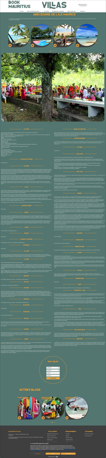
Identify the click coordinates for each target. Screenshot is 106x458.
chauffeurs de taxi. (69, 305)
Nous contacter (71, 11)
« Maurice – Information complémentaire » (16, 242)
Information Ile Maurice (58, 11)
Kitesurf (2, 144)
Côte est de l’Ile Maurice (13, 285)
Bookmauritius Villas (15, 431)
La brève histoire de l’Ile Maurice (38, 256)
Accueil (22, 11)
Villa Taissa (35, 27)
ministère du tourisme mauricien (26, 437)
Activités (46, 11)
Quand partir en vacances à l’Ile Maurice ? (62, 256)
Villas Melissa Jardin (83, 27)
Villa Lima (11, 27)
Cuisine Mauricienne (12, 230)
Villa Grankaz (58, 27)
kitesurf (101, 262)
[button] (49, 51)
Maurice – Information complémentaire (20, 279)
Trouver (53, 378)
